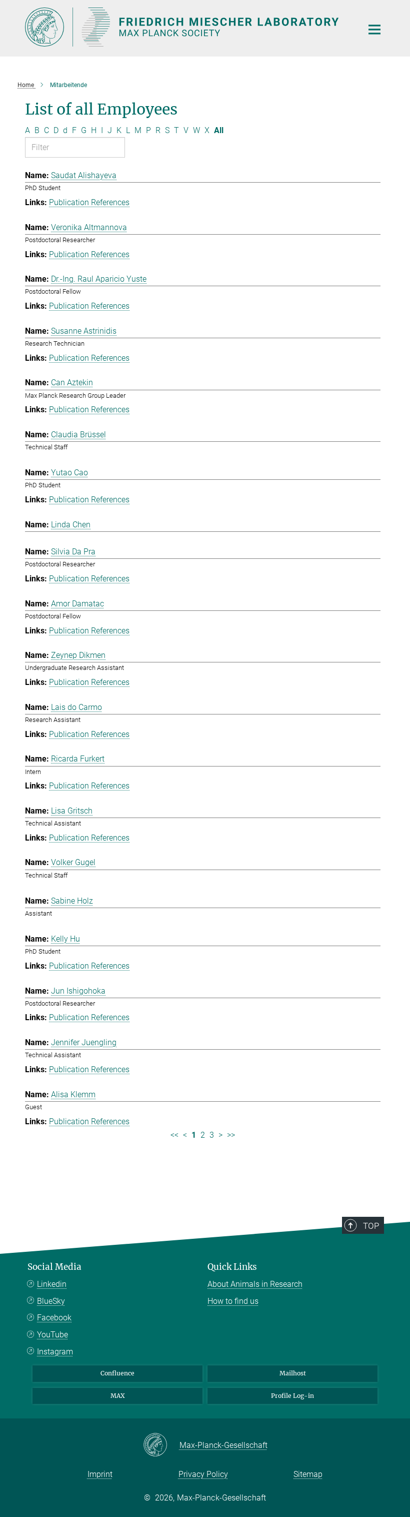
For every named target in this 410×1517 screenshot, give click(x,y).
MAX (117, 1395)
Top (371, 1226)
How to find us (233, 1301)
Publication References (89, 202)
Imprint (100, 1474)
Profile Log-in (292, 1395)
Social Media (55, 1267)
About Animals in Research (255, 1284)
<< (174, 1135)
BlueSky (51, 1301)
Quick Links (232, 1267)
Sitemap (308, 1474)
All (219, 130)
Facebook (54, 1317)
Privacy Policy (203, 1474)
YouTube (52, 1334)
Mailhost (293, 1373)
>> (231, 1135)
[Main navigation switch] (374, 30)
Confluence (117, 1373)
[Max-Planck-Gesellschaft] (161, 1445)
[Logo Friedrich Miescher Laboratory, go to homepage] (187, 27)
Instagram (55, 1351)
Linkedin (51, 1284)
